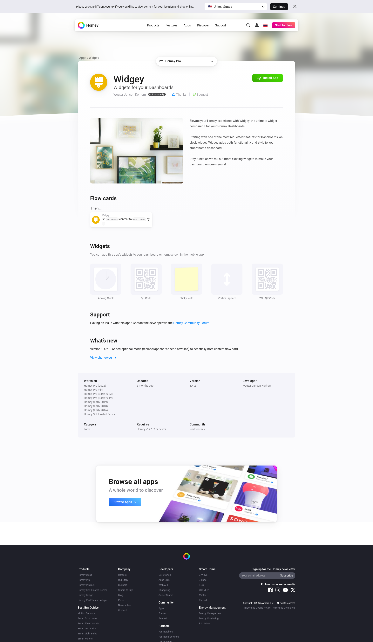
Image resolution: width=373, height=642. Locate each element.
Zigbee (203, 579)
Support (220, 25)
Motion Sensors (86, 613)
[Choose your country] (265, 25)
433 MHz (204, 590)
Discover (203, 25)
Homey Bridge (85, 595)
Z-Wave (203, 574)
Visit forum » (197, 429)
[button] (236, 6)
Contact (122, 610)
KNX (201, 584)
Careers (122, 574)
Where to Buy (125, 590)
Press (121, 600)
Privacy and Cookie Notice (256, 607)
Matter (202, 595)
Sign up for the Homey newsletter (273, 569)
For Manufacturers (169, 636)
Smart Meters (85, 638)
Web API (163, 584)
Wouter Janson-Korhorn (257, 385)
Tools (87, 429)
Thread (203, 600)
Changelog (164, 590)
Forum (162, 613)
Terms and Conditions (283, 607)
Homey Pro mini (86, 584)
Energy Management (210, 613)
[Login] (256, 25)
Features (171, 25)
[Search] (248, 25)
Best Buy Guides (88, 607)
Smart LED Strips (87, 628)
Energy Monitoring (209, 618)
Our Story (123, 579)
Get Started (165, 574)
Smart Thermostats (88, 623)
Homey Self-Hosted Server (92, 590)
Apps (187, 25)
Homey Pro (84, 579)
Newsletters (125, 605)
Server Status (166, 595)
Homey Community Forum (191, 323)
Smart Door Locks (88, 618)
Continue (279, 7)
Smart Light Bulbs (87, 633)
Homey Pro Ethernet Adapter (93, 600)
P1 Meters (204, 623)
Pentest (163, 618)
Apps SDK (164, 579)
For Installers (166, 631)
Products (153, 25)
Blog (120, 595)
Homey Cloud (85, 574)
